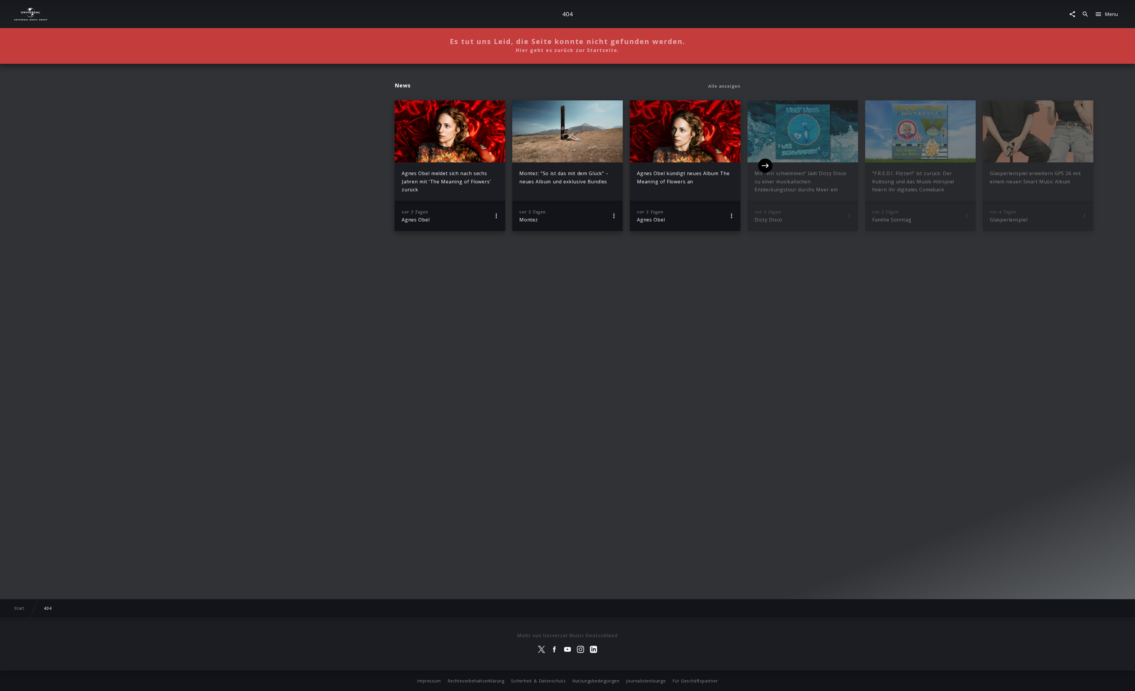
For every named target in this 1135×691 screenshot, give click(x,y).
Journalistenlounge (646, 681)
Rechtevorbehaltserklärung (476, 681)
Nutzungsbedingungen (596, 681)
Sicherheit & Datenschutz (538, 681)
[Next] (765, 166)
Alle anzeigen (724, 86)
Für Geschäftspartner (695, 681)
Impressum (429, 681)
